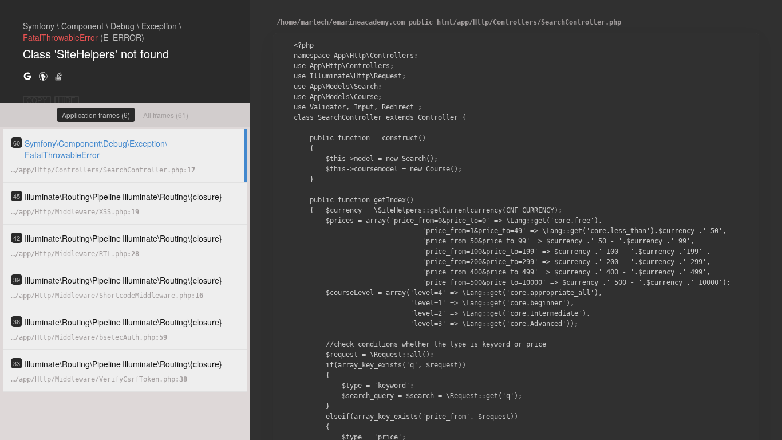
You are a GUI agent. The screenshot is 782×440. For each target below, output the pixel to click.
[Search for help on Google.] (27, 76)
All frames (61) (165, 115)
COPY (37, 100)
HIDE (67, 100)
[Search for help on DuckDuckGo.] (43, 76)
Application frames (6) (96, 115)
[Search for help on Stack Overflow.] (58, 76)
